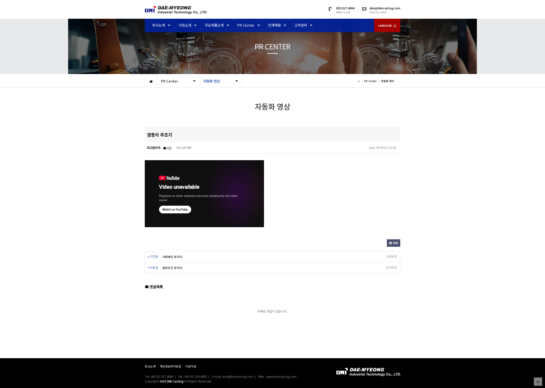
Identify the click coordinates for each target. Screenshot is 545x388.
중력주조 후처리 (172, 268)
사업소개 (185, 25)
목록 (395, 243)
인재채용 (275, 25)
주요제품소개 (215, 25)
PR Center (246, 25)
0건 (168, 148)
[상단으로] (538, 381)
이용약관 (190, 366)
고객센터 (301, 25)
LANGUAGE (385, 25)
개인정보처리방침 (170, 366)
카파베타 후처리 (172, 257)
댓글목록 (156, 286)
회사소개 (159, 25)
